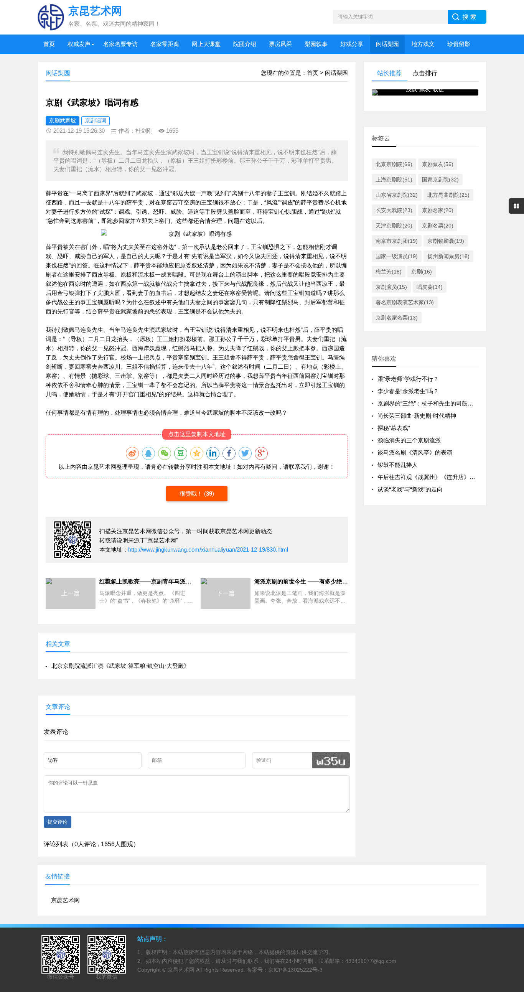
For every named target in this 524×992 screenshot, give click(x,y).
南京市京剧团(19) (397, 241)
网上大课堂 (206, 44)
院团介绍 (244, 44)
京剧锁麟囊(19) (445, 241)
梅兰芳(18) (389, 272)
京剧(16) (421, 272)
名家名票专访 (120, 44)
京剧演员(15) (391, 287)
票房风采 (280, 44)
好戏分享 (351, 44)
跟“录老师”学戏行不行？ (408, 379)
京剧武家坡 (62, 120)
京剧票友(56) (437, 164)
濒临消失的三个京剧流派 (409, 440)
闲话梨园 (387, 44)
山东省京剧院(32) (397, 195)
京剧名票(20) (437, 225)
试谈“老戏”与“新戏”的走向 (410, 489)
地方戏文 (423, 44)
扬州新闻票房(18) (448, 256)
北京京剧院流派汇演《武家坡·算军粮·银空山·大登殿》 (120, 665)
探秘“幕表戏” (393, 428)
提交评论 (58, 822)
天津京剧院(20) (394, 225)
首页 (49, 44)
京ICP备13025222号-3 (295, 970)
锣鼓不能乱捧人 (397, 464)
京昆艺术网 (101, 466)
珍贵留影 (458, 44)
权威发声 (79, 44)
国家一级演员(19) (397, 256)
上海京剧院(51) (394, 179)
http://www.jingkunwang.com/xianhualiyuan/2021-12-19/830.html (208, 549)
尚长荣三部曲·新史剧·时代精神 (416, 415)
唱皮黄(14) (430, 287)
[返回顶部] (508, 885)
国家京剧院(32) (440, 179)
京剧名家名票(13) (397, 318)
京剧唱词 (95, 120)
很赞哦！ (192, 493)
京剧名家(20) (437, 210)
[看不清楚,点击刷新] (331, 760)
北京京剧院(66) (394, 164)
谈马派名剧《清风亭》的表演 (414, 452)
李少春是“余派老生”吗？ (408, 391)
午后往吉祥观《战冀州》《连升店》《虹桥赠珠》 (440, 477)
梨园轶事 (316, 44)
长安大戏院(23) (394, 210)
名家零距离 (164, 44)
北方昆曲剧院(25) (448, 195)
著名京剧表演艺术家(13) (405, 302)
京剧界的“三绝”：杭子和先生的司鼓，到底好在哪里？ (445, 403)
